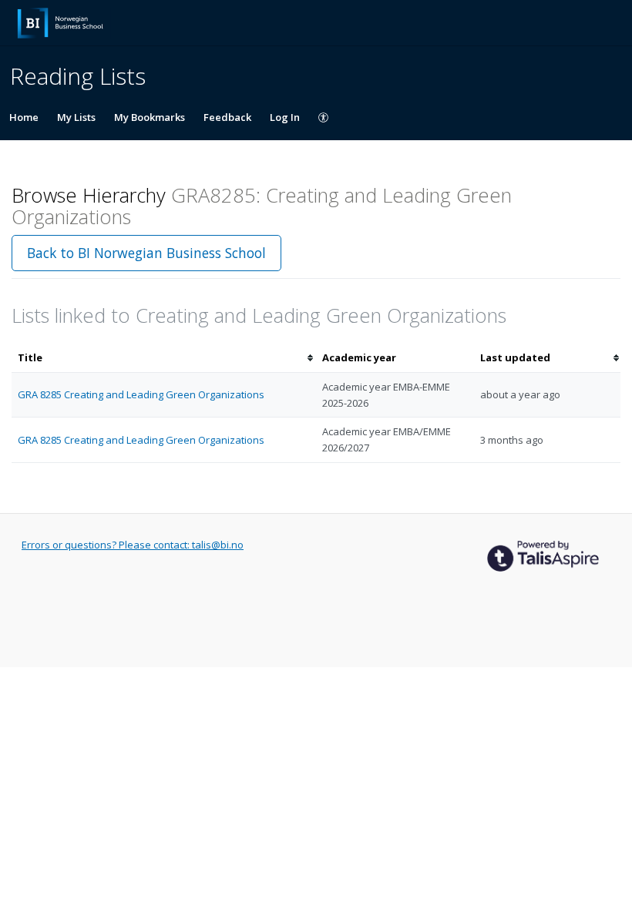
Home (24, 117)
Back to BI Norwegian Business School (146, 252)
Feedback (227, 117)
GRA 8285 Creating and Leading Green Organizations (141, 394)
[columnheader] (164, 358)
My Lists (76, 117)
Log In (285, 117)
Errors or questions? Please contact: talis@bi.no (133, 545)
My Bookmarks (149, 117)
